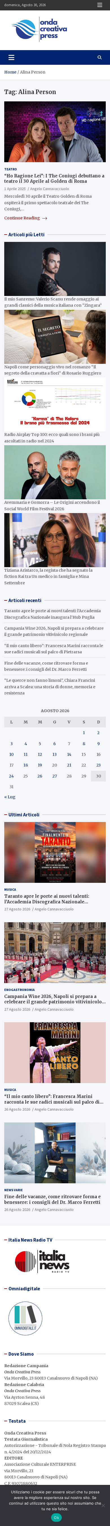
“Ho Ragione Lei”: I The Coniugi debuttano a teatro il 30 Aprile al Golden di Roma (54, 178)
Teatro (10, 169)
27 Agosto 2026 (17, 909)
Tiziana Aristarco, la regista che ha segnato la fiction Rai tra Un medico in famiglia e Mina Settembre (48, 576)
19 (40, 765)
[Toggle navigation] (11, 57)
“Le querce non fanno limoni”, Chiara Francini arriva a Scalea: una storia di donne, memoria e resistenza (49, 687)
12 (40, 754)
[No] (103, 1505)
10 (11, 754)
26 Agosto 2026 (17, 1109)
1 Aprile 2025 (15, 188)
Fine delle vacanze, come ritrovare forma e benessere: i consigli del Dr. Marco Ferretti (52, 1199)
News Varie (13, 1190)
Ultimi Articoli (23, 815)
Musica (10, 889)
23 (98, 765)
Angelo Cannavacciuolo (49, 188)
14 (69, 754)
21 (69, 765)
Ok (56, 1517)
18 (25, 765)
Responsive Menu (100, 5)
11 (26, 754)
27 (54, 776)
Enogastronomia (19, 990)
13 (54, 754)
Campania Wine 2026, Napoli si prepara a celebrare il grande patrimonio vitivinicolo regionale (53, 1002)
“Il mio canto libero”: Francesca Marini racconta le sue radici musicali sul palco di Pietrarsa (52, 1102)
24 (11, 776)
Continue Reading (22, 217)
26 (40, 776)
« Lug (10, 796)
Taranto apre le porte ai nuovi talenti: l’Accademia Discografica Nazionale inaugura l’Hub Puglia (46, 902)
